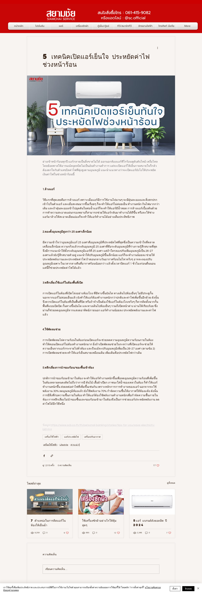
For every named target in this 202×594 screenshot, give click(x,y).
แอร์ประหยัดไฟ (71, 437)
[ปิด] (198, 588)
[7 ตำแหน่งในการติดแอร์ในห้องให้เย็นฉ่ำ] (50, 502)
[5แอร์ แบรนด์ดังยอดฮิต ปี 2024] (152, 502)
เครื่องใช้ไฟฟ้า (52, 437)
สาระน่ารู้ (75, 445)
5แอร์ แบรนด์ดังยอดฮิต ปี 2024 (150, 522)
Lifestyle (64, 445)
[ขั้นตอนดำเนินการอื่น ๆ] (157, 48)
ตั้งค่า (175, 588)
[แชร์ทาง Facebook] (44, 455)
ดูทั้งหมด (171, 483)
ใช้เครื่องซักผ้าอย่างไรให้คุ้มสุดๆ (99, 522)
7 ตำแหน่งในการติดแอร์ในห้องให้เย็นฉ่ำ (48, 522)
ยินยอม (188, 588)
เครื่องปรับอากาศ (92, 437)
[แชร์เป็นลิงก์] (51, 455)
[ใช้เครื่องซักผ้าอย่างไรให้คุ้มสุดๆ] (101, 502)
